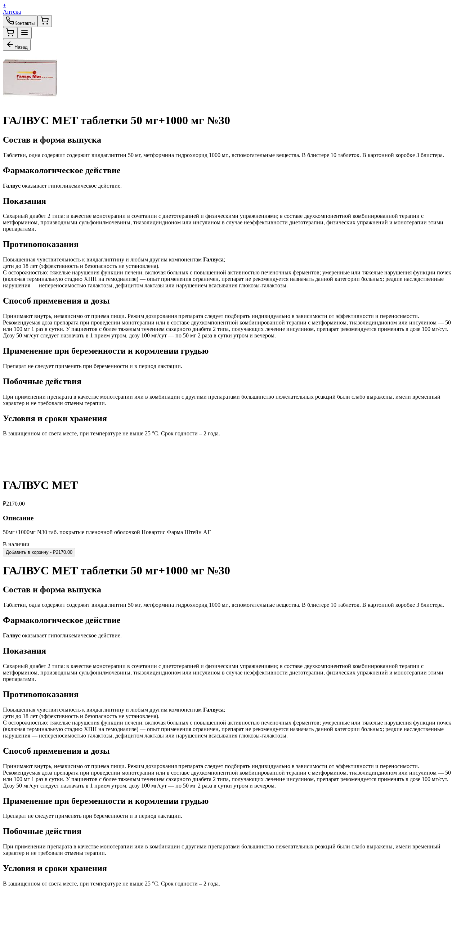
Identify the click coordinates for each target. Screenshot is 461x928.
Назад (21, 47)
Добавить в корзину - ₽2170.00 (39, 552)
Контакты (24, 23)
